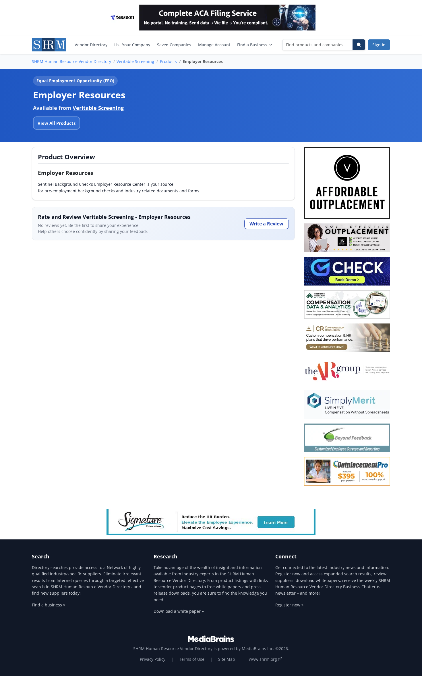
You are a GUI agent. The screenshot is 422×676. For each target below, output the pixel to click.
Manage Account (214, 44)
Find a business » (48, 605)
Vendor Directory (91, 44)
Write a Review (266, 224)
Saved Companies (174, 44)
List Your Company (132, 44)
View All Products (57, 123)
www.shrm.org (263, 659)
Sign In (379, 44)
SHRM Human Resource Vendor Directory (71, 61)
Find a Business (252, 44)
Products (168, 61)
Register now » (289, 605)
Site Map (226, 659)
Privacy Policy (152, 659)
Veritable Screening (135, 61)
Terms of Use (191, 659)
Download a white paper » (179, 611)
